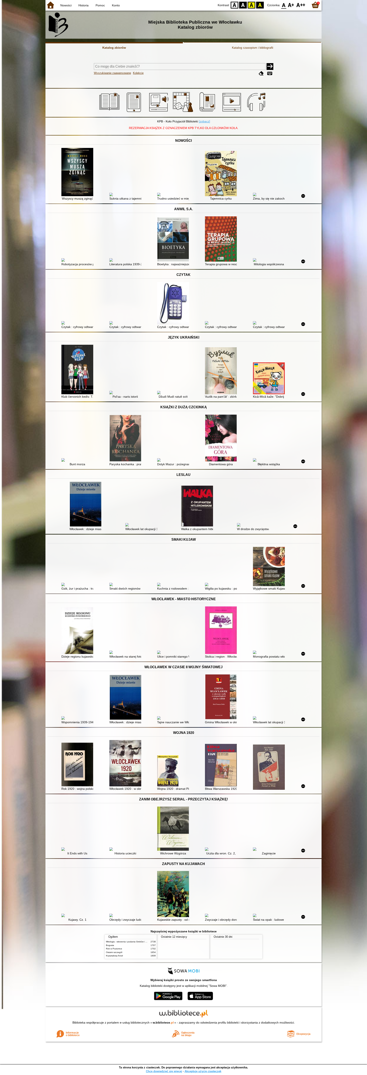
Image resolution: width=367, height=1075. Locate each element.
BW (243, 5)
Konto (116, 5)
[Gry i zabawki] (183, 112)
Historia (83, 5)
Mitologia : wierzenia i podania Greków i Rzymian (130, 941)
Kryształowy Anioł (114, 955)
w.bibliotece (163, 1022)
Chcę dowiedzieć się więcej (164, 1071)
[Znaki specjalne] (269, 73)
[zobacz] (204, 121)
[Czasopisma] (208, 112)
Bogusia (110, 945)
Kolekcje (138, 73)
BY (260, 5)
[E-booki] (134, 112)
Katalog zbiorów (114, 47)
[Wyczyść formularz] (261, 73)
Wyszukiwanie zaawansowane (112, 73)
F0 (284, 5)
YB (251, 5)
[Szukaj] (270, 66)
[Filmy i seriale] (232, 112)
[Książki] (110, 112)
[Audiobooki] (159, 112)
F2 (301, 5)
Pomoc (100, 5)
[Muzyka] (257, 112)
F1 (291, 5)
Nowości (66, 5)
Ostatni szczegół (114, 952)
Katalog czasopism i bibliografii (252, 47)
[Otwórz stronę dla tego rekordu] (78, 172)
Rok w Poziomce (114, 948)
